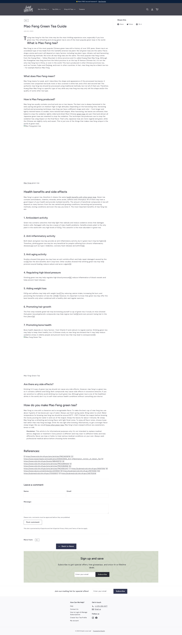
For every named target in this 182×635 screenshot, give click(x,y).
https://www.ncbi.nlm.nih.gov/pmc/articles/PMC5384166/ (46, 466)
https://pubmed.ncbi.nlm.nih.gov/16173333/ (80, 471)
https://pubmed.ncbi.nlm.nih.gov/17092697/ (41, 473)
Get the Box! (42, 9)
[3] (83, 246)
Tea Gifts (55, 9)
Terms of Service (77, 528)
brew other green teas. (55, 425)
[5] (70, 264)
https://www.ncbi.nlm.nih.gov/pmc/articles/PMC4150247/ (46, 468)
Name (26, 491)
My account (74, 621)
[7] (61, 293)
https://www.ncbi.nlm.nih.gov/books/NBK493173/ (43, 461)
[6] (70, 277)
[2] (32, 246)
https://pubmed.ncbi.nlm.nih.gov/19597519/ (88, 468)
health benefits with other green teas (81, 197)
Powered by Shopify (99, 631)
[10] (33, 316)
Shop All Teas (69, 9)
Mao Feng (27, 183)
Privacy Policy (64, 528)
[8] (57, 296)
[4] (28, 262)
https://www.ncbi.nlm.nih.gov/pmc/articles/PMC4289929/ (46, 464)
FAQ (71, 606)
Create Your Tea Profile (78, 618)
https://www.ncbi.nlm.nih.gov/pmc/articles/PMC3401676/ (48, 456)
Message (27, 502)
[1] (105, 241)
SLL (26, 20)
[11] (94, 335)
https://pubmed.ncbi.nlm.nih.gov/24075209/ (78, 473)
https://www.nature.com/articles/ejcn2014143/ (42, 471)
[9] (77, 314)
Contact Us (74, 609)
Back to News (68, 546)
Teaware (82, 9)
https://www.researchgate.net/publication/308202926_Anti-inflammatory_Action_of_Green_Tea (62, 459)
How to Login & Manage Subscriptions (78, 613)
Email (69, 491)
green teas (81, 114)
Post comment (33, 522)
